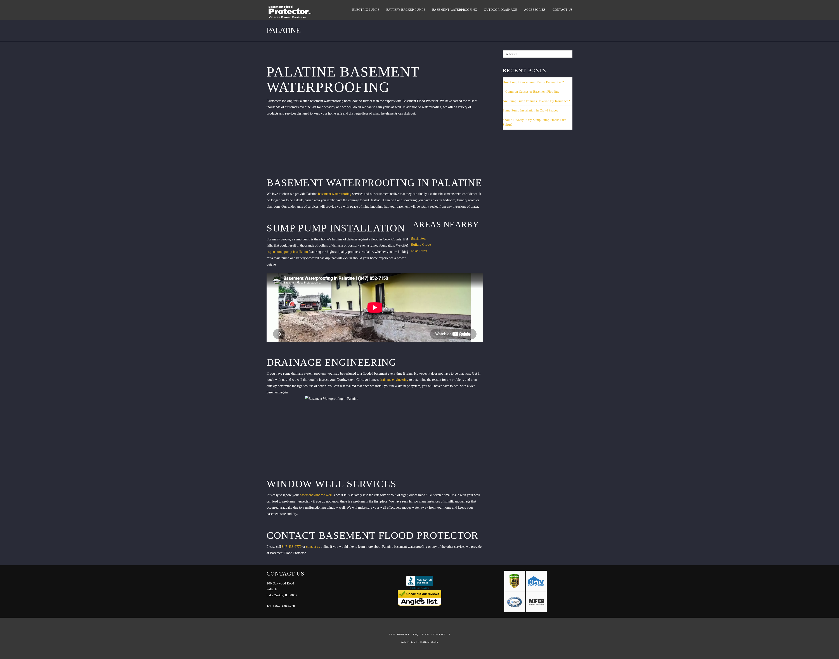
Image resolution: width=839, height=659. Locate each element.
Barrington (418, 238)
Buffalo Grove (421, 244)
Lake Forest (419, 251)
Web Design (408, 642)
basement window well (316, 495)
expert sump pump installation (287, 252)
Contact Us (441, 634)
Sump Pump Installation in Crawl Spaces (530, 110)
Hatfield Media (429, 642)
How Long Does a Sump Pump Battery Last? (533, 82)
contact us (313, 546)
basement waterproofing (334, 194)
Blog (425, 634)
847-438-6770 (292, 546)
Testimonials (399, 634)
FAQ (415, 634)
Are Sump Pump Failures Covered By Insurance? (536, 101)
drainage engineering (394, 379)
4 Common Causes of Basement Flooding (531, 91)
